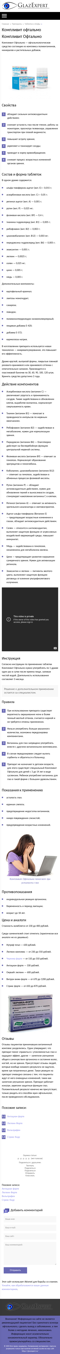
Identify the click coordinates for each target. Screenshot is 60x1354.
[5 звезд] (29, 1159)
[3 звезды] (24, 1159)
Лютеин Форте (14, 1123)
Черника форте (14, 959)
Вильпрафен (13, 1130)
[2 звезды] (21, 1159)
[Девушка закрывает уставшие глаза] (30, 874)
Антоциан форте (15, 1116)
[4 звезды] (26, 1159)
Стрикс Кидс (13, 1137)
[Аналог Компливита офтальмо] (30, 1012)
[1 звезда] (18, 1159)
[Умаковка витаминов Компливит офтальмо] (30, 77)
